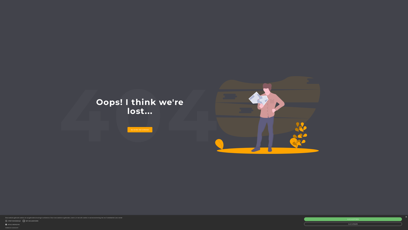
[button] (64, 224)
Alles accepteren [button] (353, 219)
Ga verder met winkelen (140, 130)
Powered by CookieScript (11, 228)
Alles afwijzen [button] (353, 224)
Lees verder (118, 218)
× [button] (406, 217)
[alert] (204, 222)
